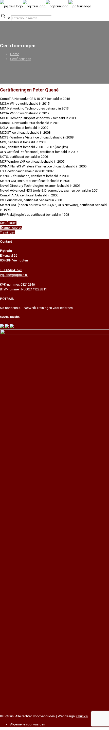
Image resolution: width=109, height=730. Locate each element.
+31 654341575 (11, 270)
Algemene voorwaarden (27, 724)
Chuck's (82, 716)
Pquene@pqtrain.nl (14, 275)
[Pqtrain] (45, 6)
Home (14, 54)
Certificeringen (20, 59)
